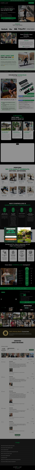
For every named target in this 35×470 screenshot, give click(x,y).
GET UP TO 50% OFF (11, 239)
